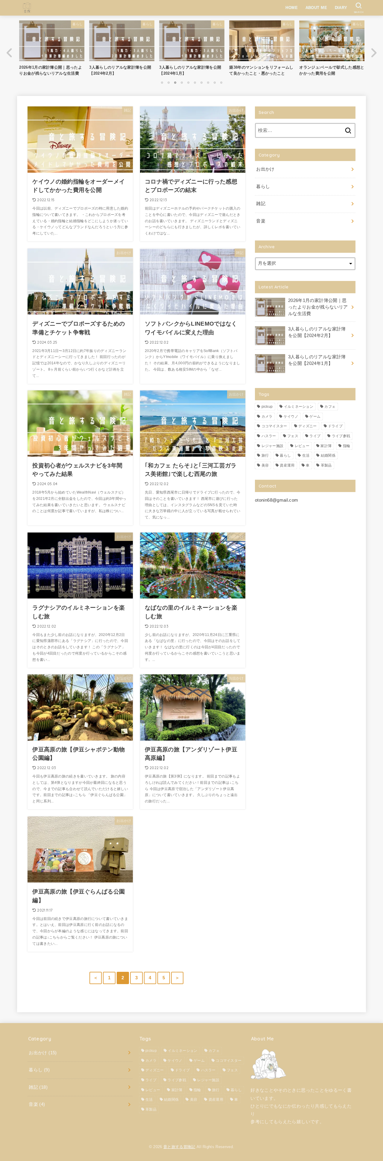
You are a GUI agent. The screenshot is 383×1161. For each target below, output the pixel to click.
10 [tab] (221, 82)
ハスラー (269, 436)
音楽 (260, 221)
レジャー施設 (273, 446)
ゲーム (314, 416)
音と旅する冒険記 (179, 1147)
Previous (10, 53)
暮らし (263, 186)
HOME (291, 7)
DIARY (341, 7)
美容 (265, 465)
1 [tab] (162, 82)
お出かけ (265, 169)
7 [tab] (201, 82)
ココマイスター (274, 426)
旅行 (265, 455)
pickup (267, 406)
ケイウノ (291, 416)
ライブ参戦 (341, 436)
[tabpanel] (192, 49)
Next (373, 53)
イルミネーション (298, 406)
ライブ (314, 436)
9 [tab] (215, 82)
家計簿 (326, 446)
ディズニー (307, 426)
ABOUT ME (316, 7)
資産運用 (287, 465)
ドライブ (335, 426)
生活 (306, 455)
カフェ (329, 406)
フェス (292, 436)
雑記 (260, 203)
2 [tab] (168, 82)
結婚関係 (328, 455)
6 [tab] (195, 82)
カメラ (267, 416)
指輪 (346, 446)
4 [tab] (182, 82)
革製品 (326, 465)
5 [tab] (188, 82)
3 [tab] (175, 82)
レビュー (302, 446)
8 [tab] (208, 82)
